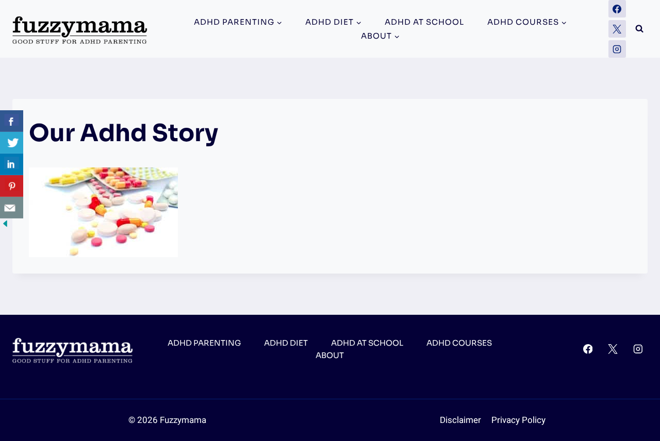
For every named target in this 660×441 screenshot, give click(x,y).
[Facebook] (617, 9)
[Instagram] (617, 49)
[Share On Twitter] (11, 143)
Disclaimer (460, 420)
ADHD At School (424, 22)
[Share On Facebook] (11, 121)
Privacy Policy (518, 420)
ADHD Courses (459, 343)
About (330, 355)
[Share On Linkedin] (11, 164)
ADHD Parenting (204, 343)
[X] (617, 29)
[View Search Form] (639, 29)
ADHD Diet (286, 343)
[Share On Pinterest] (11, 186)
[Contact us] (11, 207)
